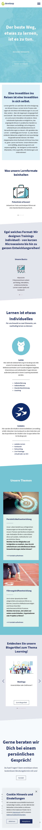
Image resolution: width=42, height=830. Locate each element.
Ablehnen (12, 821)
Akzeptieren (26, 821)
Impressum (16, 812)
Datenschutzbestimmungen (16, 815)
